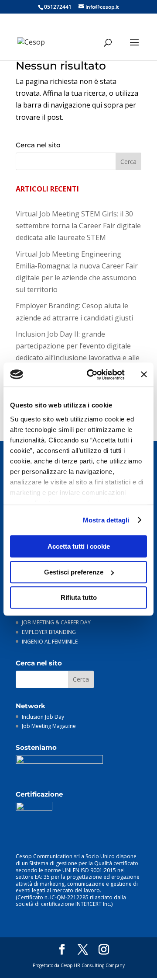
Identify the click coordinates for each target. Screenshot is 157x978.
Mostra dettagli (106, 520)
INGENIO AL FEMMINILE (50, 641)
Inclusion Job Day (43, 716)
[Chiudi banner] (144, 375)
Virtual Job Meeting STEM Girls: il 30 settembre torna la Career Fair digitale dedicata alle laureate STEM (78, 225)
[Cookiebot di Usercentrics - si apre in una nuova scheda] (92, 374)
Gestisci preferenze (73, 572)
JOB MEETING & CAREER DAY (56, 622)
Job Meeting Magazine (49, 726)
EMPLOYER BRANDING (49, 632)
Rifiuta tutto (79, 597)
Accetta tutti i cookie (79, 546)
